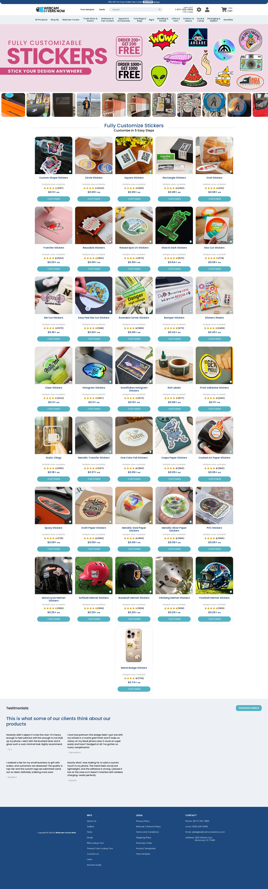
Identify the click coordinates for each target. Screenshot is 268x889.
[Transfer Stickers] (53, 225)
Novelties (228, 20)
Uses (89, 859)
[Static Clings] (53, 435)
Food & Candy (200, 19)
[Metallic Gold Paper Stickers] (134, 505)
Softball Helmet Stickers (94, 598)
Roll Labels (174, 387)
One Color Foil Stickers (134, 457)
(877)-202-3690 (201, 821)
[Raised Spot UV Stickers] (134, 225)
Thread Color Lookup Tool (100, 848)
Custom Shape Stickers (53, 177)
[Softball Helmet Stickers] (94, 575)
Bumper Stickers (174, 317)
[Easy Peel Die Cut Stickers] (94, 295)
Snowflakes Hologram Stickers (134, 389)
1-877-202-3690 (184, 9)
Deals (102, 9)
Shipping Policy (143, 837)
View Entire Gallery (249, 708)
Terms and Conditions (147, 831)
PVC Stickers (214, 528)
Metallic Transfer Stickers (94, 457)
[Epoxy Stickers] (53, 505)
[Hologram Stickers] (94, 365)
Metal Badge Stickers (134, 668)
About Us (91, 821)
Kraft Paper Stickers (94, 528)
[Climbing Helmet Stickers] (174, 575)
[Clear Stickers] (53, 365)
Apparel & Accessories (124, 19)
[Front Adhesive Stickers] (214, 365)
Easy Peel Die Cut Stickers (93, 317)
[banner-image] (134, 25)
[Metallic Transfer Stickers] (94, 435)
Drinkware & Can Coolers (107, 19)
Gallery (90, 826)
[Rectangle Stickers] (174, 155)
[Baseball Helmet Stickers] (134, 575)
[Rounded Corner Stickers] (134, 295)
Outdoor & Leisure (188, 19)
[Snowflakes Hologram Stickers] (134, 365)
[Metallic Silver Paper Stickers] (174, 505)
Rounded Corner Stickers (134, 317)
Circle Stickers (94, 177)
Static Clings (53, 457)
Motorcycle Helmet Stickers (53, 599)
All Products (41, 20)
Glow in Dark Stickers (174, 247)
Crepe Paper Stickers (174, 457)
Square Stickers (134, 177)
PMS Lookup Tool (95, 842)
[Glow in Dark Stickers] (174, 225)
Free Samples (87, 9)
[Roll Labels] (174, 365)
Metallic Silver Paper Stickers (174, 529)
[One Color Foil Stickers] (134, 435)
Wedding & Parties (162, 19)
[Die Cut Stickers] (53, 295)
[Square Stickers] (134, 155)
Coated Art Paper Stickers (214, 457)
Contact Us (93, 853)
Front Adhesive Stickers (214, 387)
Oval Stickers (214, 177)
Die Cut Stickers (53, 317)
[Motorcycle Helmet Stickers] (53, 575)
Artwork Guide (94, 864)
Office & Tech (176, 19)
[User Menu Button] (199, 9)
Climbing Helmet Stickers (174, 598)
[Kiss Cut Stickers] (214, 225)
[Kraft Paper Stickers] (94, 505)
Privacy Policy (142, 821)
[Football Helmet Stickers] (214, 575)
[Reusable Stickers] (94, 225)
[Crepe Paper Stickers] (174, 435)
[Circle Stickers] (94, 155)
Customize (53, 198)
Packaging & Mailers (213, 19)
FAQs (89, 831)
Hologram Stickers (93, 387)
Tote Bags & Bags (139, 19)
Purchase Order (144, 842)
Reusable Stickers (94, 247)
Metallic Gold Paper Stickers (134, 529)
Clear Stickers (53, 387)
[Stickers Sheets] (214, 295)
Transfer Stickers (53, 247)
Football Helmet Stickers (214, 598)
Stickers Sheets (214, 317)
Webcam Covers (70, 20)
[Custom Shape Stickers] (53, 155)
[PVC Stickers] (214, 505)
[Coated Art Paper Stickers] (214, 435)
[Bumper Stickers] (174, 295)
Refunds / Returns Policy (148, 826)
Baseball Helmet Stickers (134, 598)
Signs (151, 20)
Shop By (55, 20)
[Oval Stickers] (214, 155)
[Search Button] (160, 10)
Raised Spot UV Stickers (134, 247)
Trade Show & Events (90, 19)
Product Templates (146, 848)
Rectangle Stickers (174, 177)
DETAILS (156, 2)
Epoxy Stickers (53, 528)
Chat (190, 12)
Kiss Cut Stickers (214, 247)
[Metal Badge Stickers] (134, 645)
